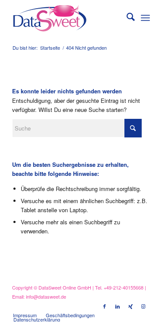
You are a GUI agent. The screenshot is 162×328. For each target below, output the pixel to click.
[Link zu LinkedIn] (117, 305)
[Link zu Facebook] (104, 305)
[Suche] (126, 17)
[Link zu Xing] (130, 305)
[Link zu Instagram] (143, 305)
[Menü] (145, 17)
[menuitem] (126, 17)
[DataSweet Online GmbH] (67, 17)
